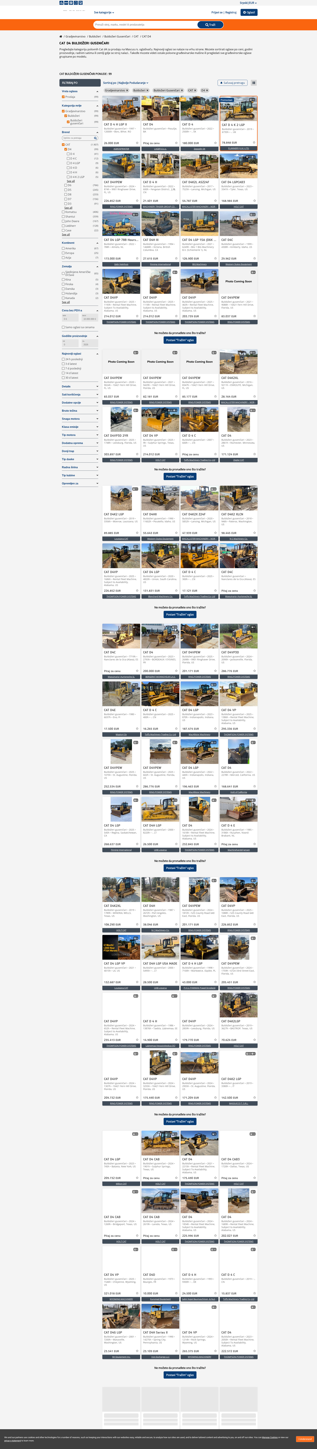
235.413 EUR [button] (112, 1040)
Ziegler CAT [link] (238, 459)
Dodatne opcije (71, 402)
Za (83, 341)
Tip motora (68, 435)
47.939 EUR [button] (189, 533)
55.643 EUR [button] (150, 533)
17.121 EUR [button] (189, 590)
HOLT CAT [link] (239, 206)
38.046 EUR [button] (150, 924)
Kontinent (68, 242)
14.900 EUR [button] (150, 1040)
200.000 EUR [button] (151, 671)
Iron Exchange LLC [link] (160, 1356)
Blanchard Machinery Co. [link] (160, 596)
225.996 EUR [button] (190, 1235)
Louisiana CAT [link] (121, 538)
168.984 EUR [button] (229, 201)
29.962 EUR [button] (228, 258)
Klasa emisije (70, 426)
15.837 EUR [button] (228, 1293)
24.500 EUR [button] (189, 1293)
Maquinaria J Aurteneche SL (238, 596)
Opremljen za (70, 483)
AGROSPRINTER (121, 148)
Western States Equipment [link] (239, 264)
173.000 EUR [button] (112, 258)
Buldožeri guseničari (117, 36)
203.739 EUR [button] (190, 316)
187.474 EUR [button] (190, 728)
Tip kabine (68, 475)
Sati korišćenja (71, 394)
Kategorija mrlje (72, 105)
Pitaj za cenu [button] (151, 143)
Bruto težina (69, 410)
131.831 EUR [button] (151, 590)
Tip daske (68, 459)
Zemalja (67, 266)
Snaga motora (71, 418)
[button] (80, 83)
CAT (136, 36)
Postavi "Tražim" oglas (180, 340)
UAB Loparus (160, 849)
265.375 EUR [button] (190, 1351)
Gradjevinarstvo (76, 36)
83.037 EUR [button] (228, 316)
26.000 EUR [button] (111, 143)
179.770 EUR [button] (190, 1040)
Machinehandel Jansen (239, 849)
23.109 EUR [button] (150, 1351)
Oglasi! (251, 12)
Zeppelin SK (199, 148)
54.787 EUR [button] (189, 201)
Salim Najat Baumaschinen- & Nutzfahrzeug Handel (207, 1299)
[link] (121, 108)
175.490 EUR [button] (151, 1097)
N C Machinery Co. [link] (239, 538)
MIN (64, 315)
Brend (66, 132)
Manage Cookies (270, 1437)
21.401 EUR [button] (150, 201)
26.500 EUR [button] (150, 844)
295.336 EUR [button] (229, 728)
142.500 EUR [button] (229, 1097)
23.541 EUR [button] (111, 1351)
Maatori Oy (121, 734)
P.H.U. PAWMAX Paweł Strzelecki (199, 987)
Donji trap (68, 451)
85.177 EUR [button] (189, 396)
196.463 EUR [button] (190, 786)
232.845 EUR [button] (190, 844)
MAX (84, 315)
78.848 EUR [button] (229, 142)
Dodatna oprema (72, 443)
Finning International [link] (160, 264)
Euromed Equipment (160, 1299)
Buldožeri (95, 36)
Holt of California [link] (238, 792)
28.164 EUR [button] (228, 396)
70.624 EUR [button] (228, 1040)
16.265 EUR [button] (150, 728)
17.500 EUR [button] (111, 728)
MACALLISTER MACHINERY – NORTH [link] (200, 206)
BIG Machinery (199, 264)
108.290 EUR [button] (112, 924)
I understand (305, 1439)
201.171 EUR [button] (190, 671)
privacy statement (12, 1440)
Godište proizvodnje (74, 336)
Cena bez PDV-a (72, 310)
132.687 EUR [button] (112, 982)
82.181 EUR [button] (150, 396)
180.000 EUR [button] (190, 143)
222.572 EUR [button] (229, 1351)
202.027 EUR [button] (229, 1235)
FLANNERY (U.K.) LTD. (238, 148)
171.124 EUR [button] (229, 454)
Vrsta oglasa (69, 91)
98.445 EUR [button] (228, 533)
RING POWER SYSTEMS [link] (121, 206)
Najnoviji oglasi (71, 353)
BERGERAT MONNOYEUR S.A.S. (160, 676)
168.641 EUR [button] (229, 786)
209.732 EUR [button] (112, 1097)
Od (64, 341)
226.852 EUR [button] (112, 201)
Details (66, 386)
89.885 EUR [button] (111, 533)
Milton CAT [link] (121, 1183)
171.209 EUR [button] (190, 1097)
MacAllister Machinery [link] (199, 734)
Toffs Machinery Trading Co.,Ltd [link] (199, 459)
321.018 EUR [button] (112, 1293)
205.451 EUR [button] (229, 982)
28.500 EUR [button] (150, 982)
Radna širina (70, 467)
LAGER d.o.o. (160, 148)
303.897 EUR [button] (112, 454)
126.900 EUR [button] (190, 258)
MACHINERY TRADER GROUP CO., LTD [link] (161, 206)
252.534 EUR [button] (112, 786)
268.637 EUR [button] (112, 844)
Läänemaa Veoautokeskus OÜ (160, 1045)
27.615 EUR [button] (150, 258)
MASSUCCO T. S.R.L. (238, 1103)
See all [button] (71, 181)
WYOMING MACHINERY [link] (121, 1299)
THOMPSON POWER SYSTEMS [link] (121, 321)
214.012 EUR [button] (112, 316)
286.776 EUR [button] (229, 671)
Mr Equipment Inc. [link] (121, 1356)
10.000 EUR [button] (150, 1293)
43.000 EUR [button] (189, 982)
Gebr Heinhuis (121, 264)
